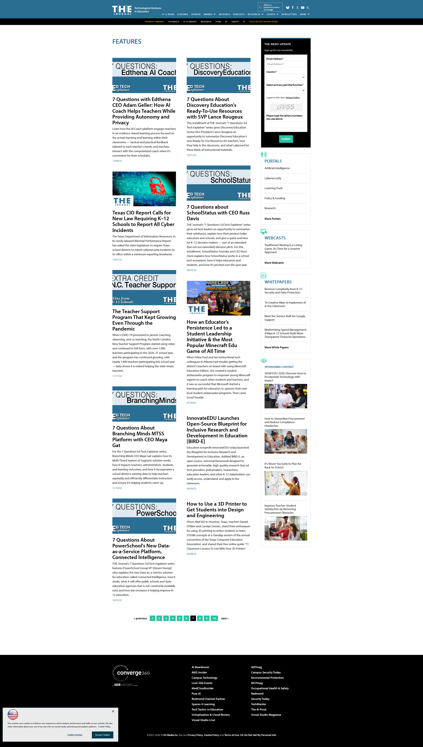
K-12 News (168, 14)
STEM (218, 21)
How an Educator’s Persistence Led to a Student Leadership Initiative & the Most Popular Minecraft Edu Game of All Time (212, 336)
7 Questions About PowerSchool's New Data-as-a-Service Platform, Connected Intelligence (141, 548)
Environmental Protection (267, 678)
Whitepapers (278, 282)
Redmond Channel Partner (208, 699)
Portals (273, 161)
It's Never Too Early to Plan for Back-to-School (283, 465)
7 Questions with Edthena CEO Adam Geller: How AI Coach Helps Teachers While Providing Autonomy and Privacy (143, 111)
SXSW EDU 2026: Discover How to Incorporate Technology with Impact (285, 377)
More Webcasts (274, 263)
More (303, 14)
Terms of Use (231, 735)
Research (224, 14)
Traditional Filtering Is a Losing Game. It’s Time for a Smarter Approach (283, 248)
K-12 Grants (190, 21)
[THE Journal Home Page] (136, 9)
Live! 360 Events (202, 683)
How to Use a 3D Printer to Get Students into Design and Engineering (217, 509)
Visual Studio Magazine (266, 715)
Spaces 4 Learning (203, 704)
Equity (235, 21)
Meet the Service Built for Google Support (285, 318)
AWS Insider (199, 672)
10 (214, 618)
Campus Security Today (266, 672)
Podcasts (239, 14)
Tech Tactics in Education (207, 709)
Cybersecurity (273, 178)
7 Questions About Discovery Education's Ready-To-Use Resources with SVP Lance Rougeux (215, 108)
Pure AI (196, 693)
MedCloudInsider (203, 688)
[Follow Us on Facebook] (292, 7)
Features (182, 14)
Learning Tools (274, 188)
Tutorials (173, 21)
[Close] (113, 711)
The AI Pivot (258, 709)
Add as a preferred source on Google (272, 7)
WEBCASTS (275, 238)
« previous (140, 618)
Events (271, 14)
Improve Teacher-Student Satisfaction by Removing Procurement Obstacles (280, 509)
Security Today (260, 699)
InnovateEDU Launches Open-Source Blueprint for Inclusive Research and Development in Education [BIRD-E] (217, 429)
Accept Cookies (102, 734)
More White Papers (277, 347)
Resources (254, 14)
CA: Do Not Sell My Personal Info (258, 735)
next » (225, 618)
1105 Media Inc (169, 735)
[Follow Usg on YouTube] (302, 7)
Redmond (257, 693)
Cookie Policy (211, 735)
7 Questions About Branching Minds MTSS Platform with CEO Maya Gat (139, 436)
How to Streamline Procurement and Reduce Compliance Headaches (285, 422)
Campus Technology (204, 678)
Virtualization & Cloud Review (211, 715)
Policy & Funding (275, 198)
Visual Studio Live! (203, 720)
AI (226, 21)
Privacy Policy (293, 97)
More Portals (273, 219)
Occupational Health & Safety (270, 688)
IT (244, 21)
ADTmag (256, 667)
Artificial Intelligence (277, 168)
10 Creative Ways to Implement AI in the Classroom (285, 304)
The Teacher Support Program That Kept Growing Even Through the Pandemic (144, 320)
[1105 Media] (132, 703)
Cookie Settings (74, 734)
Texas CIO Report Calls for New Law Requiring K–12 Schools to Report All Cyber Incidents (143, 221)
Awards (208, 14)
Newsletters (289, 14)
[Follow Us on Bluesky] (287, 7)
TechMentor (258, 704)
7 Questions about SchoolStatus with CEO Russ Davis (218, 212)
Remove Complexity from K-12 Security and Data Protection (283, 290)
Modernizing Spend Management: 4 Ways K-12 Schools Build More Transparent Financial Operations (286, 333)
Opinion (196, 14)
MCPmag (257, 683)
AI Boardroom (200, 667)
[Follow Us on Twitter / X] (297, 7)
